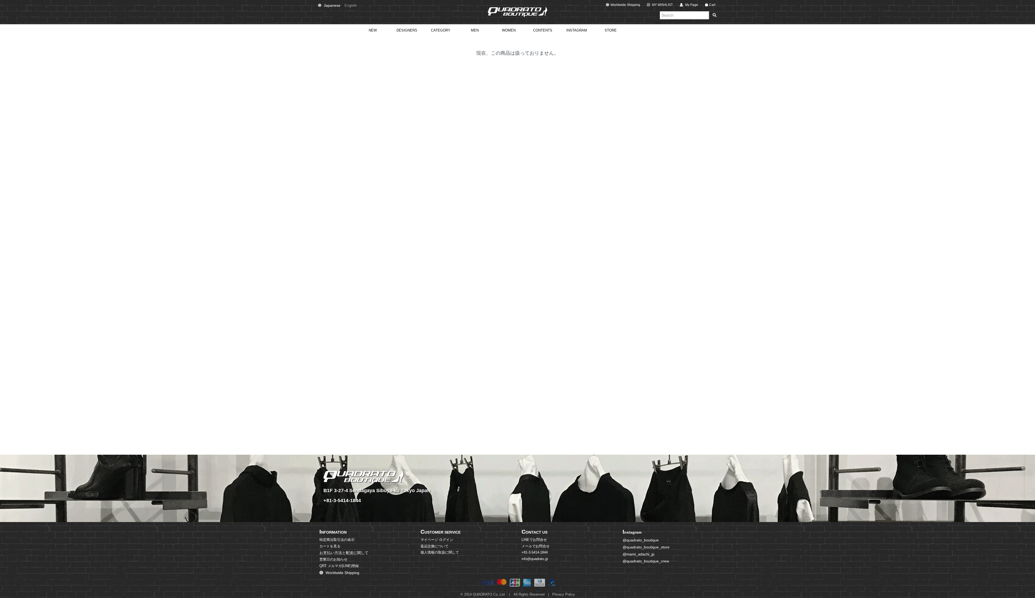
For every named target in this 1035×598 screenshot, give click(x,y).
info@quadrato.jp (535, 559)
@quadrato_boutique (641, 540)
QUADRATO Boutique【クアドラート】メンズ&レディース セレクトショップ (517, 12)
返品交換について (434, 546)
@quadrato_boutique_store (646, 547)
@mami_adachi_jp (638, 554)
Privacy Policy (563, 594)
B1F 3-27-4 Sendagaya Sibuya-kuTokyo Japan (376, 490)
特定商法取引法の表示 (336, 540)
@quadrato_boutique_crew (646, 561)
